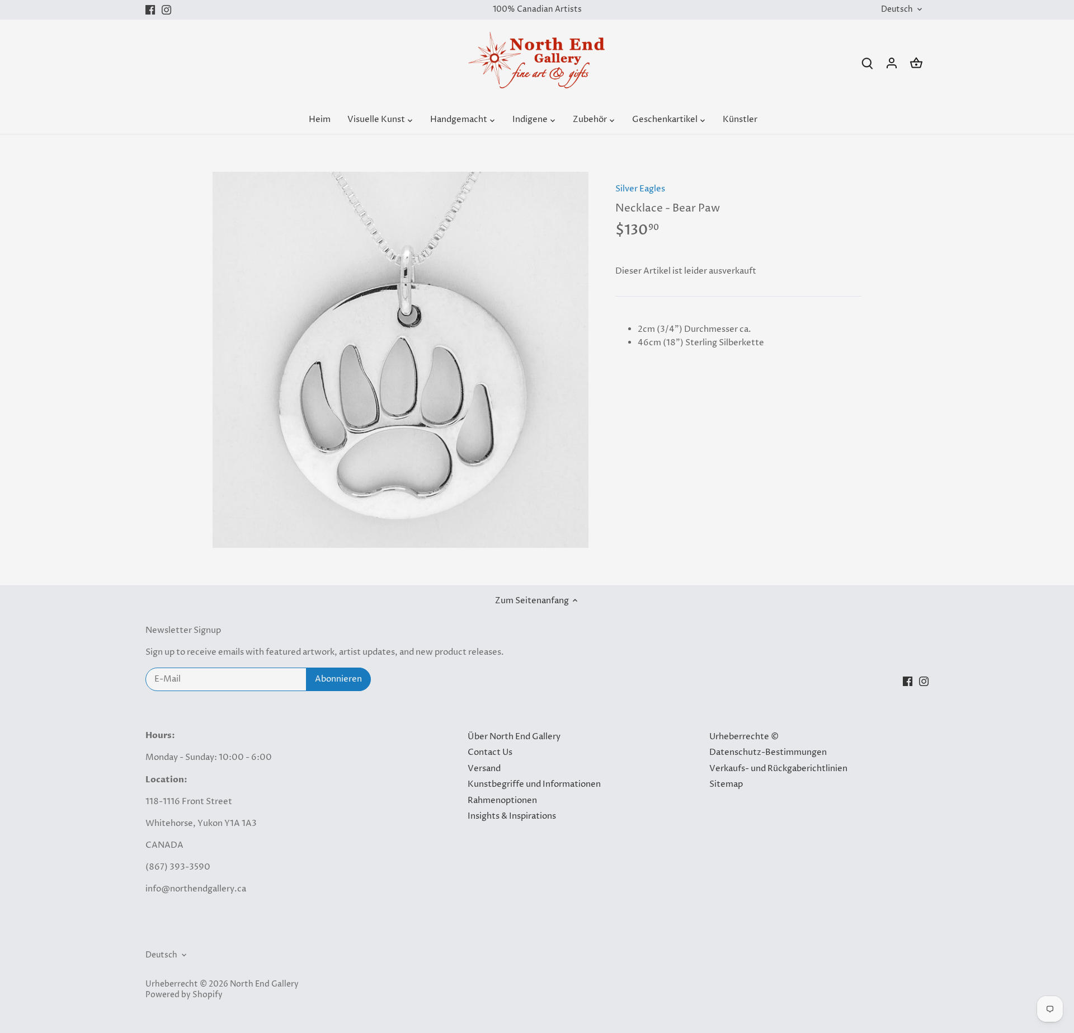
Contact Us (490, 752)
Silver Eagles (640, 189)
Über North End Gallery (514, 737)
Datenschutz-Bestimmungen (768, 752)
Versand (484, 768)
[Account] (891, 63)
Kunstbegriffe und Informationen (534, 784)
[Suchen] (867, 63)
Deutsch (897, 10)
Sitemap (726, 784)
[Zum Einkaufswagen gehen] (916, 63)
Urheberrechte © (744, 737)
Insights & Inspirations (512, 816)
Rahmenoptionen (502, 800)
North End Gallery (264, 984)
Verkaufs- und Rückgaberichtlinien (778, 768)
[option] (400, 360)
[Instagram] (166, 10)
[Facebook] (150, 10)
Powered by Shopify (184, 995)
